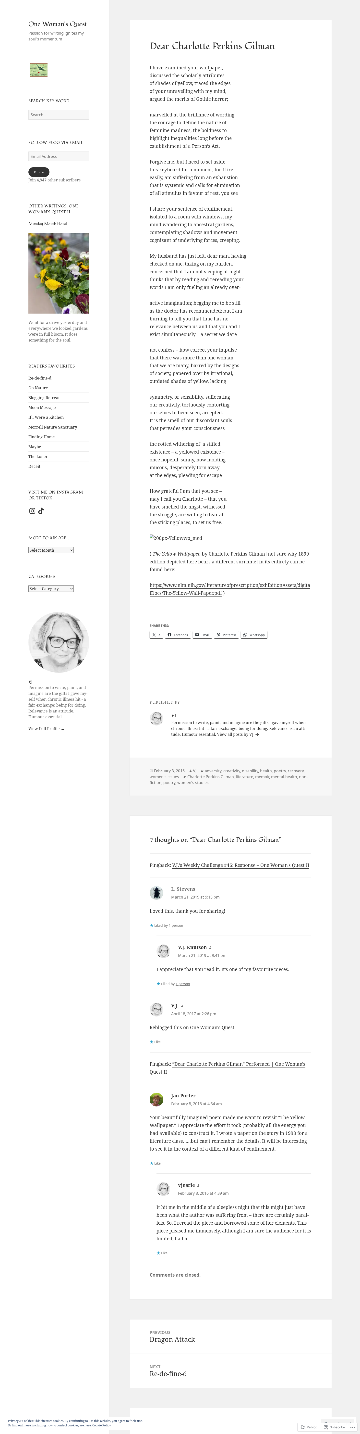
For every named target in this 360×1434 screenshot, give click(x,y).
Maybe (34, 446)
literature (244, 776)
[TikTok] (41, 511)
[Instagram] (32, 511)
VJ (30, 681)
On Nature (38, 388)
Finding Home (41, 437)
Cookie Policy (101, 1425)
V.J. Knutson (192, 947)
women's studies (193, 782)
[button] (38, 70)
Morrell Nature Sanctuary (52, 427)
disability (250, 771)
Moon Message (42, 407)
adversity (213, 771)
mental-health (284, 776)
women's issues (164, 776)
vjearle (186, 1185)
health (266, 771)
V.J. (175, 1006)
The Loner (38, 456)
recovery (296, 771)
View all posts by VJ (235, 734)
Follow (39, 172)
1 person (176, 925)
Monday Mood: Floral (47, 224)
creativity (231, 771)
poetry (280, 771)
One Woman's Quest (57, 24)
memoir (262, 776)
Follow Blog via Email (55, 142)
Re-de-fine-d (39, 378)
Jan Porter (183, 1095)
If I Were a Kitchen (46, 417)
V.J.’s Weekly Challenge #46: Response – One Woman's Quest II (240, 865)
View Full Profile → (46, 728)
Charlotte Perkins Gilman (210, 776)
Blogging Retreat (44, 397)
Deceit (34, 466)
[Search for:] (58, 114)
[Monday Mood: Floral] (58, 275)
